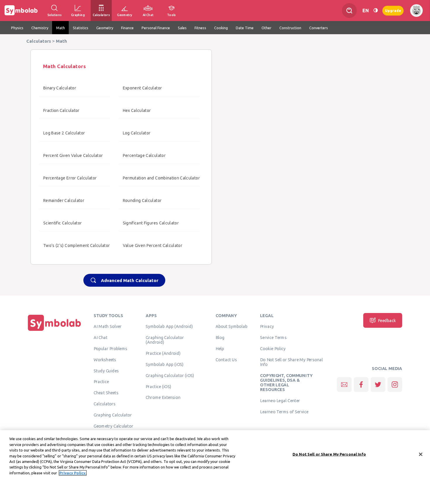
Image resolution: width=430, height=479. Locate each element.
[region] (215, 454)
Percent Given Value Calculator (73, 155)
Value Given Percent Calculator (153, 245)
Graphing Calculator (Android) (165, 340)
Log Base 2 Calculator (64, 133)
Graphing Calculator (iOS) (170, 375)
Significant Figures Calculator (151, 223)
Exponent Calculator (142, 88)
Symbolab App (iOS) (165, 364)
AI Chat (101, 337)
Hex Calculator (137, 110)
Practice (101, 381)
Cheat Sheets (106, 392)
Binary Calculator (59, 88)
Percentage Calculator (144, 155)
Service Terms (273, 337)
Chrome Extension (163, 397)
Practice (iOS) (158, 386)
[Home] (54, 330)
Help (220, 348)
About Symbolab (231, 326)
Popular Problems (110, 348)
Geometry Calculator (113, 425)
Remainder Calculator (63, 200)
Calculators (105, 404)
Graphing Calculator (113, 414)
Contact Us (226, 359)
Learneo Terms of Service (284, 411)
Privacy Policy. (72, 473)
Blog (220, 337)
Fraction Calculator (61, 110)
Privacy (267, 326)
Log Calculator (137, 133)
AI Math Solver (107, 326)
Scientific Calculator (62, 223)
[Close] (420, 454)
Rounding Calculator (142, 200)
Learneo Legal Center (280, 400)
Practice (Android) (163, 353)
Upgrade (393, 10)
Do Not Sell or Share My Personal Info (291, 361)
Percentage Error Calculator (70, 178)
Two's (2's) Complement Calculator (76, 245)
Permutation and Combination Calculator (161, 178)
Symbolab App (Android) (169, 326)
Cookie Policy (272, 348)
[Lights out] (376, 10)
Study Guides (106, 370)
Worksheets (105, 359)
